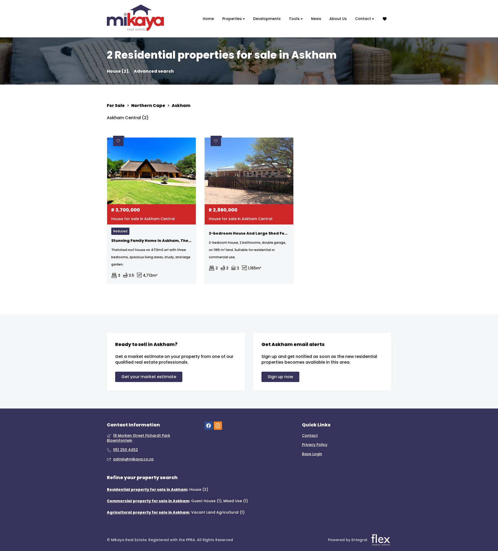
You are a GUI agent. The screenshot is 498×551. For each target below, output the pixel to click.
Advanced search (154, 71)
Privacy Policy (314, 444)
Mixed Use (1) (235, 501)
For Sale (116, 105)
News (316, 18)
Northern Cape (148, 105)
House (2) (198, 489)
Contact (363, 18)
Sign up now (280, 377)
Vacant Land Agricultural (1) (218, 512)
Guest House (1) (206, 501)
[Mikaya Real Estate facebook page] (208, 425)
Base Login (312, 454)
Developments (267, 18)
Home (208, 18)
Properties (232, 18)
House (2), (118, 71)
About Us (338, 18)
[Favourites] (384, 19)
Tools (295, 18)
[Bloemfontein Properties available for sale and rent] (135, 18)
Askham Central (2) (128, 118)
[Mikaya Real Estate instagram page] (218, 425)
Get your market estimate (148, 377)
